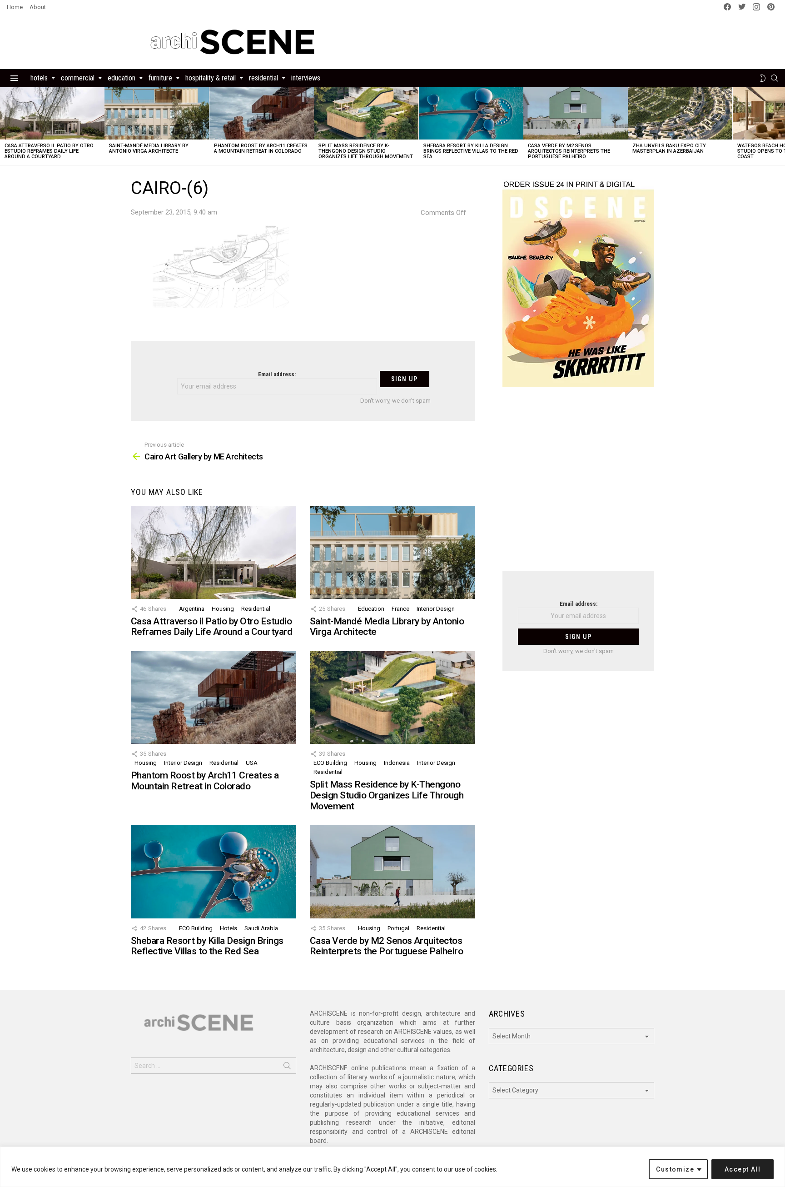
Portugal (398, 928)
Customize (675, 1169)
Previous (4, 126)
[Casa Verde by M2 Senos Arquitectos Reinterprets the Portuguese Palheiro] (575, 113)
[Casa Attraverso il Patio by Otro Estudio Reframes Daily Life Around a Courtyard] (52, 113)
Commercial (77, 78)
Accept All (742, 1169)
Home (15, 7)
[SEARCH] (774, 78)
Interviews (305, 78)
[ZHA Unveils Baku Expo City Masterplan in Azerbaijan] (680, 113)
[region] (392, 1167)
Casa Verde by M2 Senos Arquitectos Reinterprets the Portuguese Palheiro (569, 151)
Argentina (191, 608)
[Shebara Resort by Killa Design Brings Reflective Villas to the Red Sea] (471, 113)
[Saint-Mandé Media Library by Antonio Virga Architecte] (156, 113)
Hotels (39, 78)
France (400, 608)
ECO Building (330, 762)
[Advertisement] (578, 484)
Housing (223, 608)
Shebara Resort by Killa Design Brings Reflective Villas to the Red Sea (470, 151)
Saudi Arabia (261, 928)
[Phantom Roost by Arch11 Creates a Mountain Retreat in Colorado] (261, 113)
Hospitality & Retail (210, 78)
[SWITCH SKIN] (762, 78)
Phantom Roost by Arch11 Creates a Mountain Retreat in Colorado (261, 148)
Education (121, 78)
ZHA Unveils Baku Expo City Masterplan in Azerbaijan (669, 148)
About (38, 7)
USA (252, 762)
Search (287, 1067)
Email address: (277, 374)
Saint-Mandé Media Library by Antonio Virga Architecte (149, 148)
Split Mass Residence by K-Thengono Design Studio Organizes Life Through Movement (365, 151)
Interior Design (436, 608)
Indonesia (397, 762)
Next (780, 126)
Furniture (160, 78)
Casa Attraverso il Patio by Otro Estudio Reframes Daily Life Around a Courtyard (49, 151)
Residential (263, 78)
